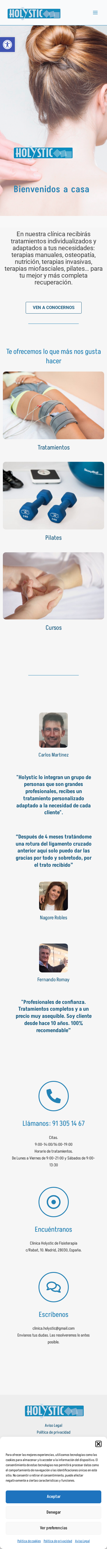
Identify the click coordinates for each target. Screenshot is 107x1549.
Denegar (54, 1512)
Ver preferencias (53, 1528)
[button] (98, 1444)
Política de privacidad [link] (58, 1541)
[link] (7, 44)
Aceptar (53, 1497)
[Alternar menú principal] (95, 13)
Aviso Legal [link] (82, 1541)
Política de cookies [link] (29, 1541)
